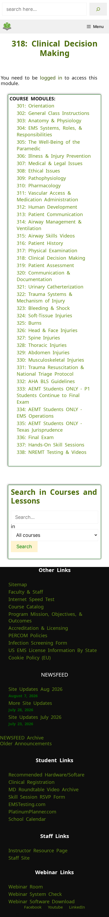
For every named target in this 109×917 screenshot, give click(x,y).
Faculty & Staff (25, 591)
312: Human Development (47, 206)
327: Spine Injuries (38, 337)
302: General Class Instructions (53, 113)
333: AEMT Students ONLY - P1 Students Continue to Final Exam (53, 395)
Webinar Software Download (41, 901)
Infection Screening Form (37, 642)
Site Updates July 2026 (34, 717)
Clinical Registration (31, 782)
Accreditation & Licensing (38, 628)
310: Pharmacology (39, 185)
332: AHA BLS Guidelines (46, 381)
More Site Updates (30, 703)
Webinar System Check (35, 894)
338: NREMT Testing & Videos (52, 452)
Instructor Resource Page (37, 850)
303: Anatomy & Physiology (49, 120)
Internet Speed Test (31, 599)
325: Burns (29, 322)
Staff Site (19, 857)
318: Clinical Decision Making (51, 257)
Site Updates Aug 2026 (35, 689)
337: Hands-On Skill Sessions (50, 444)
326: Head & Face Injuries (47, 330)
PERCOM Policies (27, 635)
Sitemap (17, 584)
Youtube (55, 907)
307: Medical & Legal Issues (50, 163)
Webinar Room (25, 886)
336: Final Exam (35, 437)
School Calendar (27, 819)
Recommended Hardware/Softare (46, 774)
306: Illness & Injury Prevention (54, 155)
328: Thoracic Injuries (42, 345)
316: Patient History (40, 243)
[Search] (98, 9)
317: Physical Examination (47, 250)
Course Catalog (26, 606)
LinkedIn (77, 907)
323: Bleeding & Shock (43, 308)
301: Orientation (35, 105)
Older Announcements (26, 743)
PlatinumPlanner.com (32, 811)
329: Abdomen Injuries (43, 352)
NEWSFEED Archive (22, 737)
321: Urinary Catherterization (50, 286)
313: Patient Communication (50, 214)
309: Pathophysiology (41, 178)
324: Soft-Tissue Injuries (44, 315)
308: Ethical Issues (38, 170)
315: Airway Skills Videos (46, 235)
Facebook (33, 907)
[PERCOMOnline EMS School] (7, 27)
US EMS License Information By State (52, 650)
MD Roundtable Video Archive (43, 789)
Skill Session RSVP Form (36, 796)
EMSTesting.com (27, 804)
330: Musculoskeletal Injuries (50, 359)
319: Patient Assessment (45, 265)
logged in (51, 77)
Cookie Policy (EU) (29, 657)
